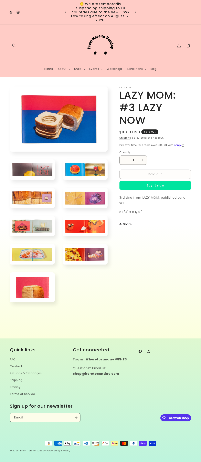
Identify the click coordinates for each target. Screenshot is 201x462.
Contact (16, 366)
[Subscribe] (76, 417)
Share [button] (127, 224)
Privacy (15, 387)
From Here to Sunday (33, 450)
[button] (14, 45)
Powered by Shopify (58, 450)
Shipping (125, 137)
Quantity (125, 152)
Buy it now (155, 185)
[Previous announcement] (65, 12)
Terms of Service (22, 394)
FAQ (13, 359)
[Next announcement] (135, 12)
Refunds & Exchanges (26, 373)
